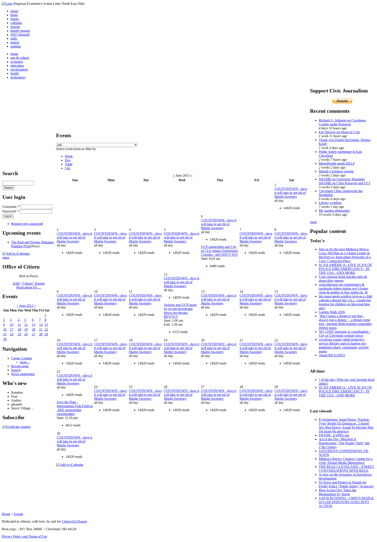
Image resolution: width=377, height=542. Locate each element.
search (14, 42)
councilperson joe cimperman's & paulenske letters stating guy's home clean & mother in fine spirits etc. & (343, 288)
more (5, 257)
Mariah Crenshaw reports (336, 171)
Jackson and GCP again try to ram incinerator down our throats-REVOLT (180, 310)
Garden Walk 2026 (332, 312)
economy (16, 61)
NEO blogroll (19, 34)
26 (26, 334)
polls (13, 38)
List (67, 168)
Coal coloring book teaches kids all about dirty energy (343, 278)
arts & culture (19, 58)
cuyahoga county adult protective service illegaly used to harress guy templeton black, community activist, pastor (344, 345)
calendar (16, 23)
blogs (14, 15)
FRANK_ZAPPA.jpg (334, 435)
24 (11, 334)
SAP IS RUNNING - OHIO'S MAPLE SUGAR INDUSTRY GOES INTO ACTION (346, 502)
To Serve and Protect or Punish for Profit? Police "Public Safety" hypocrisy (346, 484)
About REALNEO (332, 355)
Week (69, 156)
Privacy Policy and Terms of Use (24, 536)
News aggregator (23, 374)
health (14, 73)
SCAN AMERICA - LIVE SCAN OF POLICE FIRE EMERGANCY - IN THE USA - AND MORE (345, 269)
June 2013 (26, 306)
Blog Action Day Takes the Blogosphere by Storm (337, 492)
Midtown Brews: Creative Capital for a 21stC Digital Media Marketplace (345, 461)
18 (19, 329)
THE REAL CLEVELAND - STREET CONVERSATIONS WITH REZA (346, 468)
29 (46, 334)
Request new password (27, 224)
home (14, 54)
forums (15, 27)
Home (6, 514)
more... (24, 362)
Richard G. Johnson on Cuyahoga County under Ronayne (342, 122)
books (14, 19)
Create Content (21, 358)
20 (33, 329)
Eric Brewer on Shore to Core (339, 132)
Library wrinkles (330, 203)
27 (33, 334)
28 (41, 334)
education (17, 65)
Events (18, 514)
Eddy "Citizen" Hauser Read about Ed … (29, 285)
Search (16, 370)
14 (41, 325)
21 (41, 329)
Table (68, 164)
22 (46, 329)
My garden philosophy (334, 210)
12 (26, 325)
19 (26, 329)
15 (46, 325)
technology (18, 77)
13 (33, 325)
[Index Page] (7, 3)
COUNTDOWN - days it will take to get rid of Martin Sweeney (290, 192)
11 (19, 325)
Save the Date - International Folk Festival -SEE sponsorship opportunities (75, 408)
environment (19, 69)
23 (5, 334)
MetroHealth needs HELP (337, 163)
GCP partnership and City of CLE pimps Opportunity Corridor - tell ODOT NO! (219, 250)
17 (11, 329)
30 (5, 339)
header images (20, 30)
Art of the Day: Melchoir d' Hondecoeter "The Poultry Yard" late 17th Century (344, 443)
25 (19, 334)
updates (15, 46)
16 (5, 329)
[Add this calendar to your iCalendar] (16, 253)
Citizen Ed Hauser (74, 521)
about (14, 11)
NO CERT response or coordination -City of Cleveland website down (344, 333)
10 (11, 325)
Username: (11, 207)
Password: (10, 211)
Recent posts (20, 366)
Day (68, 160)
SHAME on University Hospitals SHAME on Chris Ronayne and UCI (344, 181)
